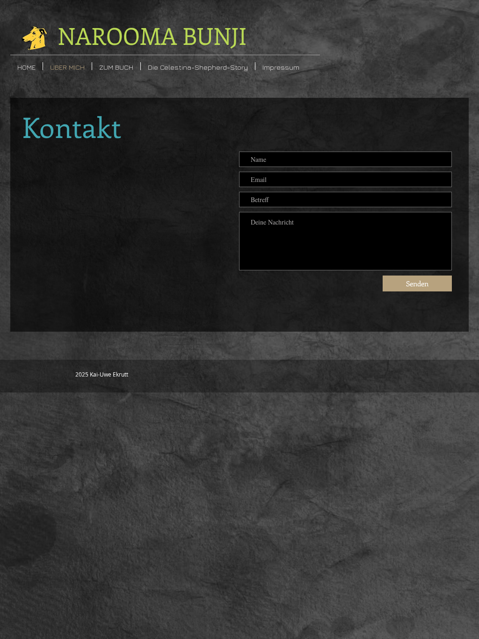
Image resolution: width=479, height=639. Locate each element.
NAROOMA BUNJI (152, 35)
